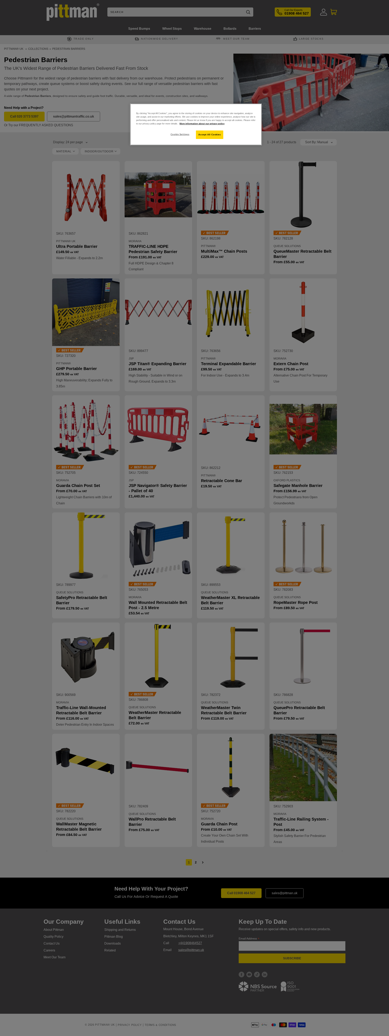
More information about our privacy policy (202, 123)
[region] (196, 124)
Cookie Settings (180, 134)
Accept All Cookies (209, 134)
